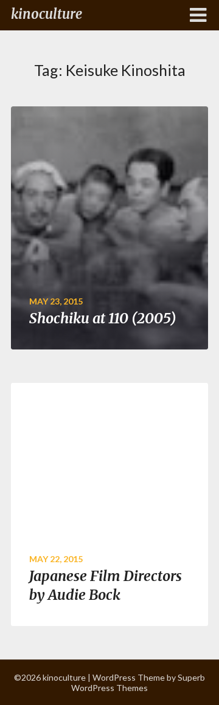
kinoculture (46, 13)
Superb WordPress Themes (138, 682)
